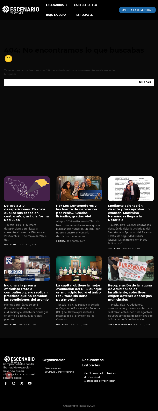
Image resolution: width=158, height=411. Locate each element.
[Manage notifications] (9, 375)
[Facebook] (6, 384)
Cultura (61, 241)
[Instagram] (14, 384)
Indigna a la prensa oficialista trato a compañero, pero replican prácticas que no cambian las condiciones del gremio (26, 292)
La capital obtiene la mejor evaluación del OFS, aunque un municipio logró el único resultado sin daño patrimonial (79, 292)
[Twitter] (22, 384)
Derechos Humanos (120, 324)
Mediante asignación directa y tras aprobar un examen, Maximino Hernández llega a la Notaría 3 (129, 213)
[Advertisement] (79, 135)
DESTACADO (10, 245)
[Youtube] (30, 384)
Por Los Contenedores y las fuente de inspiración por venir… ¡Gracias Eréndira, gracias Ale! (76, 211)
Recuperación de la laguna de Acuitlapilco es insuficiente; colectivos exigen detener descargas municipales (130, 292)
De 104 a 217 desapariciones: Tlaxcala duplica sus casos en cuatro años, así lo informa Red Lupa (26, 213)
